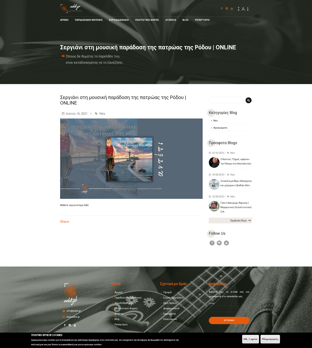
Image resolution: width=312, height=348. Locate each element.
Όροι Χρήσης (170, 303)
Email (212, 303)
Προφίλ (167, 292)
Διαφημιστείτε (171, 308)
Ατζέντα (119, 313)
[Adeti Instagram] (227, 8)
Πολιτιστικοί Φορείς (126, 308)
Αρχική (118, 292)
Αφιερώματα (220, 127)
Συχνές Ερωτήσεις (173, 297)
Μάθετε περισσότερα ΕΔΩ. (75, 205)
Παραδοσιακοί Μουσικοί (128, 297)
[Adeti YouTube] (232, 8)
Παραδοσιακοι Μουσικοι (89, 20)
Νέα (102, 113)
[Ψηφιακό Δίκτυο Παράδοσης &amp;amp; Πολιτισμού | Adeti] (73, 11)
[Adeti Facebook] (222, 8)
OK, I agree (251, 339)
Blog (185, 20)
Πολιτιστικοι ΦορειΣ (147, 20)
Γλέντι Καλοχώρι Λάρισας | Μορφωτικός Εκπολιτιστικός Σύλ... (236, 207)
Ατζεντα (170, 20)
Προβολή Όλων (238, 220)
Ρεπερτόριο (121, 324)
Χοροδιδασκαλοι (119, 20)
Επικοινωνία (170, 319)
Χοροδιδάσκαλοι (124, 303)
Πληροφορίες (270, 339)
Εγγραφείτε (169, 313)
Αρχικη (64, 20)
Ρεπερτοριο (202, 20)
